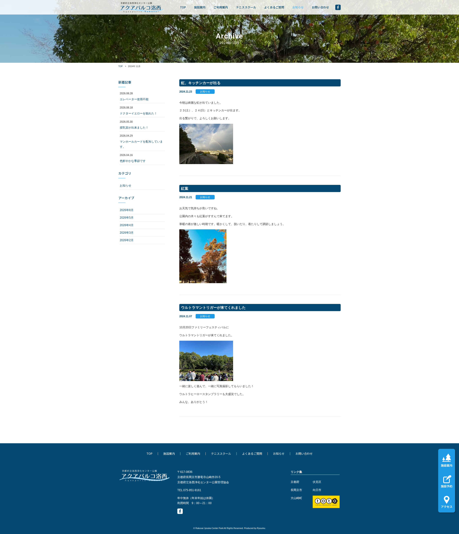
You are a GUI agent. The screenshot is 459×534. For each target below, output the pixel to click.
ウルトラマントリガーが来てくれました (213, 307)
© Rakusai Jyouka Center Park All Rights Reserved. (218, 528)
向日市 (317, 490)
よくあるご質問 (274, 7)
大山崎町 (296, 498)
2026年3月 (127, 232)
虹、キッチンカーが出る (201, 83)
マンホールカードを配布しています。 (141, 144)
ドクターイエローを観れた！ (138, 113)
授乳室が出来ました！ (134, 127)
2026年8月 (127, 210)
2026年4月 (127, 225)
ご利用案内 (221, 7)
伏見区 (317, 481)
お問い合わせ (320, 7)
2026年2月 (127, 240)
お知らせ (298, 7)
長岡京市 (296, 490)
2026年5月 (127, 217)
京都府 (295, 481)
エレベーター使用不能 (134, 99)
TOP (183, 7)
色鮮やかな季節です (133, 160)
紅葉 (184, 188)
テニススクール (246, 7)
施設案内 (199, 7)
